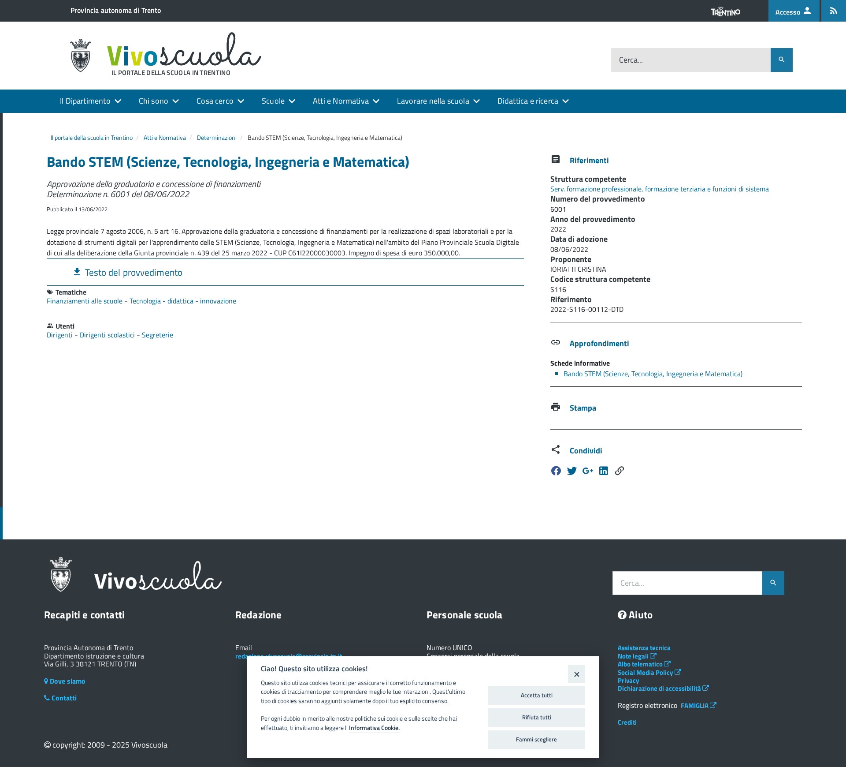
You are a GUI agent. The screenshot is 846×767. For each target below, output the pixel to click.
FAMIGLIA (695, 705)
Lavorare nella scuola (433, 101)
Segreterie (157, 334)
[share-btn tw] (572, 470)
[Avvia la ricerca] (782, 60)
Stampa (583, 408)
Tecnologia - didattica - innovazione (183, 301)
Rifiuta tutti (536, 717)
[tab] (285, 271)
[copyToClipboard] (619, 470)
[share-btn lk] (603, 470)
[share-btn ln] (588, 470)
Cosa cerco (215, 101)
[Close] (576, 673)
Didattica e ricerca (527, 101)
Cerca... (631, 60)
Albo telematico (641, 664)
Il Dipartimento (85, 101)
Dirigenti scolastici (108, 334)
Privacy (628, 680)
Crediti (627, 722)
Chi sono (153, 101)
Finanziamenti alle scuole (85, 301)
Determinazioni (217, 137)
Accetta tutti (537, 695)
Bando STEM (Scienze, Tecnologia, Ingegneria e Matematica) (653, 373)
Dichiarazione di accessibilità (660, 688)
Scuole (273, 101)
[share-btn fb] (556, 470)
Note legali (634, 656)
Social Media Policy (646, 672)
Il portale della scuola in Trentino (92, 137)
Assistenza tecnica (644, 648)
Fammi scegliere (536, 739)
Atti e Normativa (341, 101)
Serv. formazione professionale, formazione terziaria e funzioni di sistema (659, 188)
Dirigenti (60, 334)
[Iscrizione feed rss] (833, 11)
